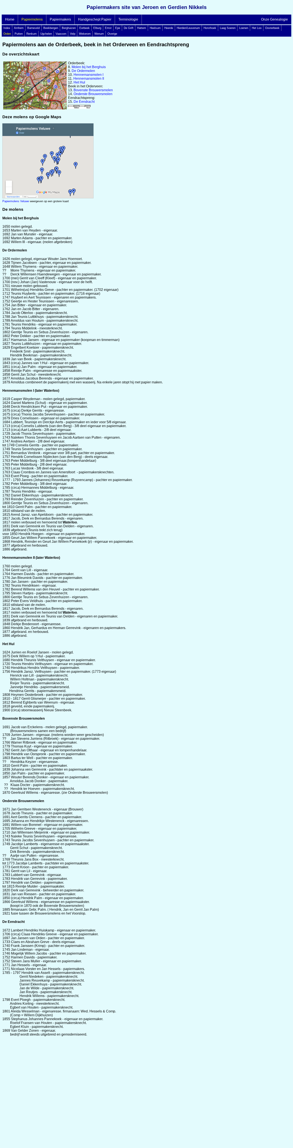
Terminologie (128, 19)
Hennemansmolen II (88, 78)
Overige (112, 33)
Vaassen (61, 33)
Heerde (168, 28)
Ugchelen (46, 33)
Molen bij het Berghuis (89, 67)
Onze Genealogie (274, 19)
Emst (108, 28)
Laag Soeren (228, 28)
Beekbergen (50, 28)
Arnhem (19, 28)
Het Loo (256, 28)
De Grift (128, 28)
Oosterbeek (272, 28)
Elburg (97, 28)
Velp (72, 33)
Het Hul (79, 82)
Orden (7, 33)
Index (6, 28)
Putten (19, 33)
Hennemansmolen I (88, 74)
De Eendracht (84, 101)
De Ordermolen (83, 71)
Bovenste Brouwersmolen (93, 90)
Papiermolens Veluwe (15, 201)
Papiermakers (60, 19)
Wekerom (85, 33)
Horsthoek (210, 28)
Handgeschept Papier (94, 19)
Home (9, 19)
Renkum (31, 33)
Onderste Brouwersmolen (93, 94)
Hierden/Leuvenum (188, 28)
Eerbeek (84, 28)
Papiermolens (32, 19)
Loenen (243, 28)
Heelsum (155, 28)
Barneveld (33, 28)
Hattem (141, 28)
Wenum (99, 33)
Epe (117, 28)
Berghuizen (69, 28)
